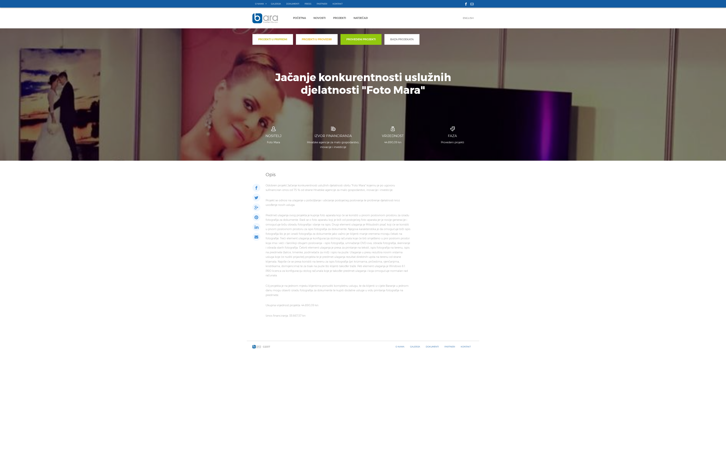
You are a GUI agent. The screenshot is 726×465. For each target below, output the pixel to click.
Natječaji (361, 18)
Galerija (276, 3)
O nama (259, 3)
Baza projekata (402, 39)
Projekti (339, 18)
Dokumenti (292, 3)
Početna (299, 18)
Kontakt (338, 3)
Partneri (322, 3)
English (468, 17)
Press (308, 3)
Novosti (319, 18)
